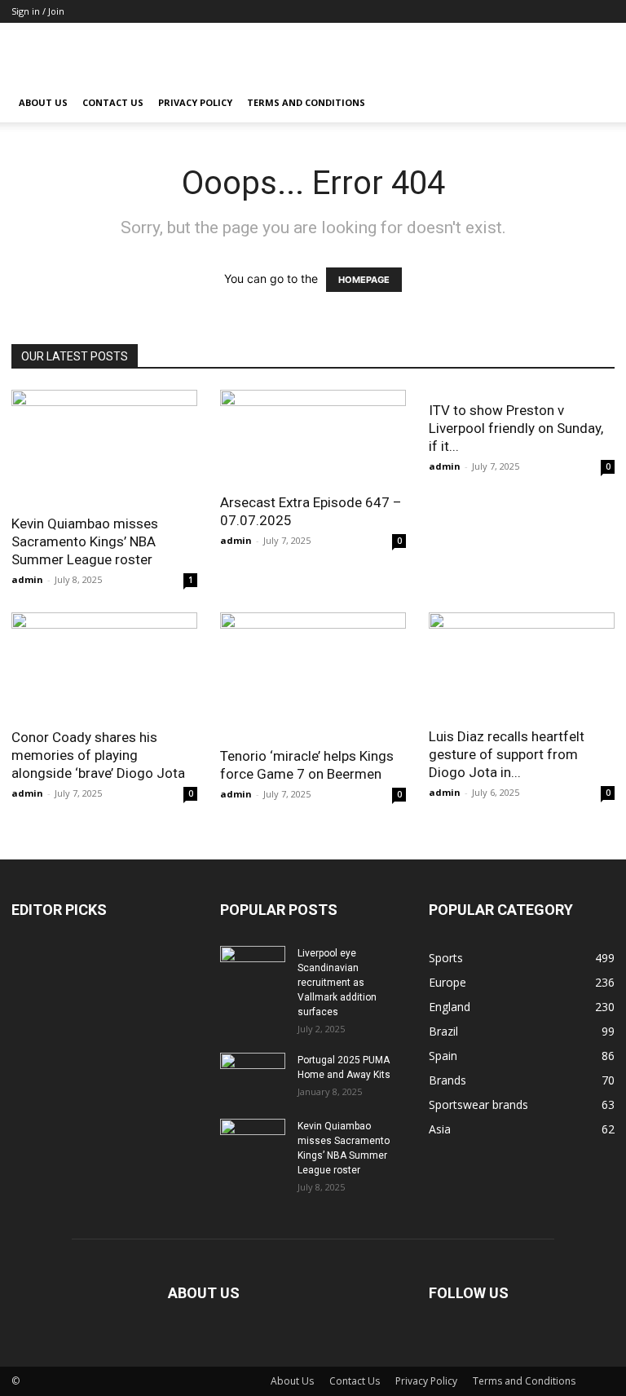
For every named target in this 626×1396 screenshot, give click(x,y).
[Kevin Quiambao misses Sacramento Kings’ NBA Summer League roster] (104, 447)
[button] (595, 103)
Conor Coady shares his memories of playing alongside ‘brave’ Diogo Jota (98, 755)
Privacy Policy (195, 102)
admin (27, 579)
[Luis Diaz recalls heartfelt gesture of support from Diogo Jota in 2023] (522, 664)
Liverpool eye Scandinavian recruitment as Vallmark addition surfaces (337, 983)
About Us (43, 102)
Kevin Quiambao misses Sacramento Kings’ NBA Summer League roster (84, 541)
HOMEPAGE (364, 279)
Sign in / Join (37, 11)
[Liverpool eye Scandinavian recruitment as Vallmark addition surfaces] (252, 964)
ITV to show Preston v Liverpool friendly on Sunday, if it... (516, 428)
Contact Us (112, 102)
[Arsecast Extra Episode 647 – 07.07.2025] (313, 436)
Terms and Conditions (306, 102)
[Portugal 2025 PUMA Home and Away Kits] (252, 1072)
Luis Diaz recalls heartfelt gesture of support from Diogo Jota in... (506, 754)
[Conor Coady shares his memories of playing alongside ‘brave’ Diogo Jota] (104, 664)
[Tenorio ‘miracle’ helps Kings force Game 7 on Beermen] (313, 674)
